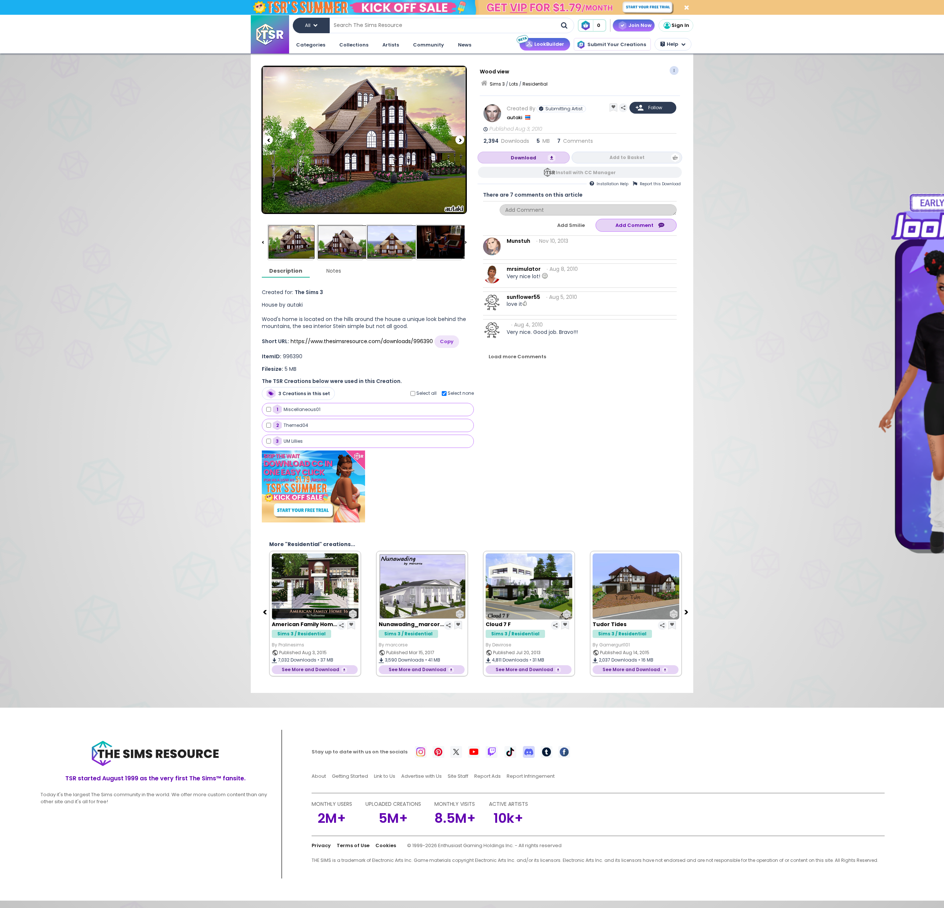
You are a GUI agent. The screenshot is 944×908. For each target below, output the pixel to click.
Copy (447, 341)
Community (428, 44)
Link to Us (384, 776)
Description (285, 271)
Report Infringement (531, 776)
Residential (535, 84)
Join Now (640, 25)
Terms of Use (353, 845)
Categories (310, 44)
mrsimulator (524, 269)
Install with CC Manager (586, 172)
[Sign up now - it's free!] (313, 486)
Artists (390, 44)
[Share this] (623, 107)
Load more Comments (517, 356)
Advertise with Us (421, 776)
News (464, 44)
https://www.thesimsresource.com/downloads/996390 (362, 341)
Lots (513, 84)
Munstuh (518, 241)
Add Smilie (571, 225)
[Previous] (268, 139)
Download (523, 158)
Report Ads (487, 776)
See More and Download (310, 669)
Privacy (321, 845)
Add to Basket (627, 157)
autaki (515, 117)
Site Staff (458, 776)
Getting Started (350, 776)
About (319, 776)
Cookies (385, 845)
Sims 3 (497, 84)
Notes (333, 271)
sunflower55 (523, 297)
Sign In (680, 25)
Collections (353, 44)
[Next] (459, 139)
